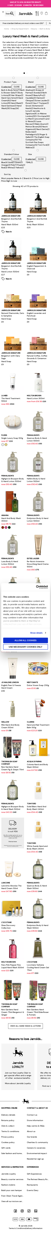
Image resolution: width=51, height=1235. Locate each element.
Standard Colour (11, 154)
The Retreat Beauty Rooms (38, 1179)
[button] (24, 73)
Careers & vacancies (36, 1148)
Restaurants (32, 1185)
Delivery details (8, 1115)
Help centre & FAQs (35, 1126)
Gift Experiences (34, 1174)
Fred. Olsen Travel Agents (12, 1196)
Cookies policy (8, 1142)
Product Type (10, 82)
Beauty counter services (12, 1179)
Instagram (22, 1211)
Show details (36, 633)
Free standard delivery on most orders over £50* (23, 23)
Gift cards (5, 1148)
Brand (30, 82)
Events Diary (32, 1190)
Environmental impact (37, 1153)
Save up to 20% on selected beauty (25, 2)
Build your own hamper (11, 1190)
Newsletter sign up (35, 1159)
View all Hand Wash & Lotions (25, 1026)
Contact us (32, 1115)
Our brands (32, 1137)
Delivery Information (34, 1228)
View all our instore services (12, 1201)
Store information (35, 1120)
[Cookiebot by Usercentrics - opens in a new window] (36, 587)
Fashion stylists (8, 1185)
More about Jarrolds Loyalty (18, 1083)
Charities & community (37, 1142)
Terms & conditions (10, 1131)
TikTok (29, 1211)
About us (31, 1131)
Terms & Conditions (17, 1228)
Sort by (7, 174)
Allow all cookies (25, 640)
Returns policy (7, 1120)
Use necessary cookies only (25, 647)
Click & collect (7, 1126)
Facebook (15, 1211)
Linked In (35, 1211)
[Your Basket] (46, 13)
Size (30, 154)
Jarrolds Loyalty (8, 1174)
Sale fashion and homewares (12, 1153)
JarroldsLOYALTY (18, 1065)
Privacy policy (7, 1137)
